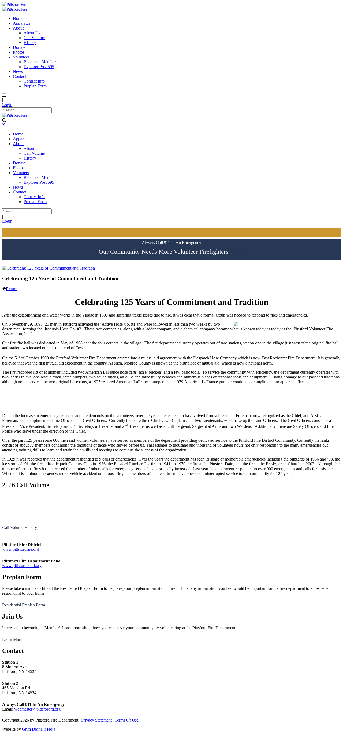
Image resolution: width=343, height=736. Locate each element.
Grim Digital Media (38, 729)
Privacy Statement (96, 720)
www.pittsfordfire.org (20, 549)
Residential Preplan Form (23, 605)
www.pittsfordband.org (22, 565)
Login (7, 104)
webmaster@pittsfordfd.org (37, 709)
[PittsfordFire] (14, 4)
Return (11, 288)
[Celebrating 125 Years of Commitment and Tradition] (48, 268)
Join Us (238, 252)
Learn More (12, 639)
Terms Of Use (127, 720)
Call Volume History (19, 527)
